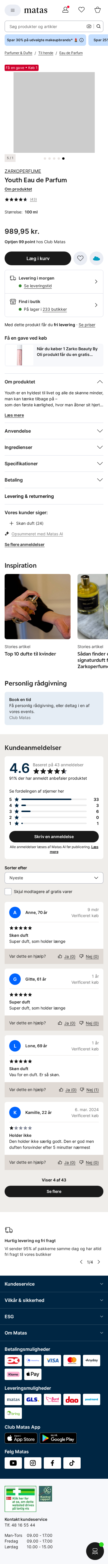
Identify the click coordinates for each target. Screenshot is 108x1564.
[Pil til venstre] (81, 1261)
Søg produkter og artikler (33, 26)
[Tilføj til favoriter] (80, 258)
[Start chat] (95, 1551)
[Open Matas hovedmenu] (13, 10)
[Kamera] (89, 26)
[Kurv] (97, 10)
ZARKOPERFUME (23, 171)
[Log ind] (65, 10)
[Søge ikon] (98, 26)
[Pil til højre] (98, 1261)
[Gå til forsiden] (35, 10)
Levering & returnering (29, 496)
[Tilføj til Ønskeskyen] (96, 258)
